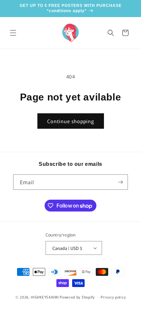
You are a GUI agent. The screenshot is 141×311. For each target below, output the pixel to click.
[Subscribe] (120, 182)
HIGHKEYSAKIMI (45, 297)
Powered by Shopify (77, 297)
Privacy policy (113, 297)
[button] (13, 33)
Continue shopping (70, 121)
